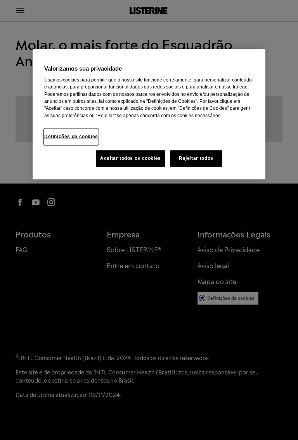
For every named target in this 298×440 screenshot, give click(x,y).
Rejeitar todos (196, 158)
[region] (149, 114)
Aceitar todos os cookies (130, 158)
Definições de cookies (71, 136)
